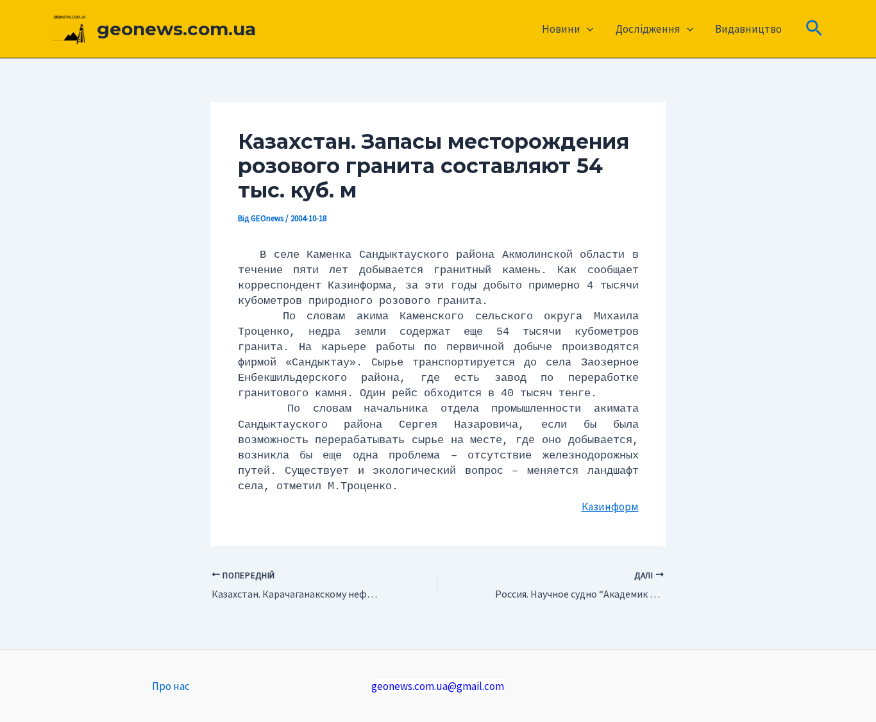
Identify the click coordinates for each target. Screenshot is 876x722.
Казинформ (610, 507)
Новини (561, 29)
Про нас (171, 686)
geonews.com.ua (176, 29)
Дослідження (648, 29)
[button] (586, 29)
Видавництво (748, 29)
